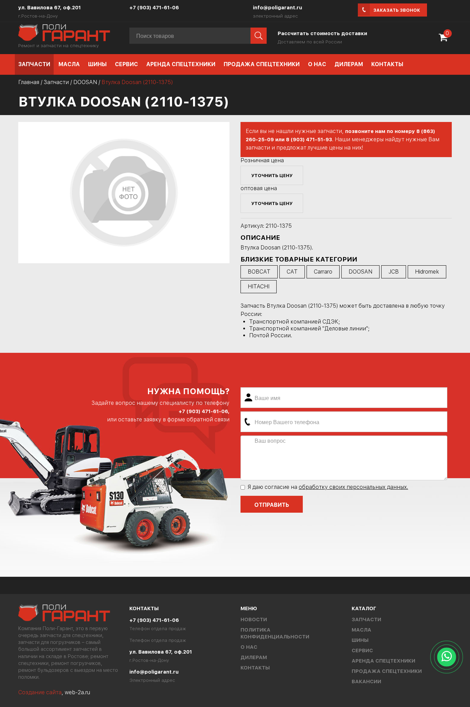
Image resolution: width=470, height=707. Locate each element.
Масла (69, 64)
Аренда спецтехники (180, 64)
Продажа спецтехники (262, 64)
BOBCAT (259, 271)
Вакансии (366, 681)
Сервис (126, 64)
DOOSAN (85, 82)
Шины (97, 64)
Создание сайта (40, 692)
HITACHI (258, 286)
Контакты (387, 64)
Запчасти (34, 64)
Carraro (323, 271)
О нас (317, 64)
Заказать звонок (396, 10)
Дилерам (348, 64)
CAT (292, 271)
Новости (254, 619)
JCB (393, 271)
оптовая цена (259, 188)
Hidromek (427, 271)
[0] (445, 40)
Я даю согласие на (327, 487)
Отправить (271, 505)
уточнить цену (271, 175)
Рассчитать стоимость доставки (322, 33)
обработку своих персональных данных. (353, 487)
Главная (28, 82)
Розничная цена (262, 160)
